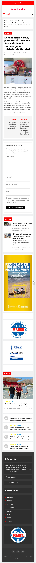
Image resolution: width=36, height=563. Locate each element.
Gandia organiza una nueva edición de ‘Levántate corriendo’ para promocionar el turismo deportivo (21, 420)
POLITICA (9, 511)
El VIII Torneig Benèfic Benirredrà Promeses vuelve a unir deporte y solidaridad (19, 439)
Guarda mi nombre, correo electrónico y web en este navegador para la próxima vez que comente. (17, 200)
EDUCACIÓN (10, 508)
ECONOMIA (10, 504)
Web (7, 191)
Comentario (10, 157)
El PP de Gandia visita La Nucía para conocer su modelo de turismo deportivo (18, 405)
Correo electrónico (12, 184)
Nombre (9, 177)
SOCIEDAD (10, 518)
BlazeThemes (18, 559)
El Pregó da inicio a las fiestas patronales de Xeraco (22, 224)
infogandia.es (9, 53)
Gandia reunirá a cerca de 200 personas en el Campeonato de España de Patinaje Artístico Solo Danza (19, 449)
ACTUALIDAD (8, 33)
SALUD (8, 514)
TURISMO (9, 521)
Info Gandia (18, 9)
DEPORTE (13, 401)
